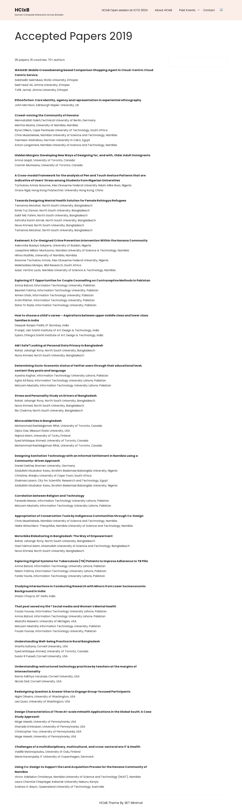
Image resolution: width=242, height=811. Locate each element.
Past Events (187, 10)
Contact (209, 10)
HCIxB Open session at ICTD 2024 (125, 10)
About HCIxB (163, 10)
